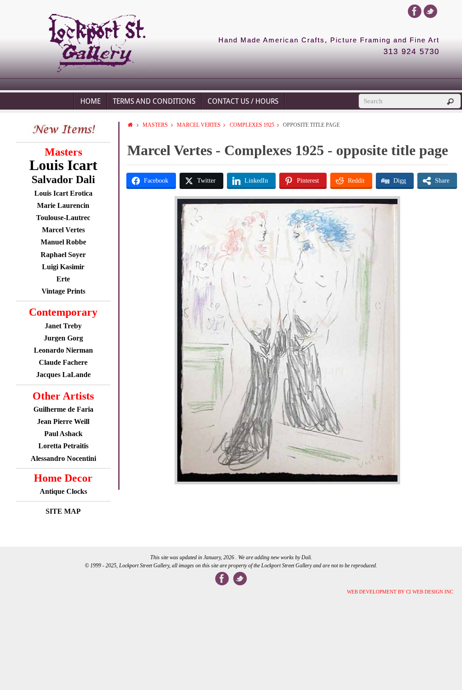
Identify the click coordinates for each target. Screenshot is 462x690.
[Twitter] (430, 11)
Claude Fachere (63, 362)
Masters (155, 125)
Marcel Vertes (199, 125)
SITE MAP (63, 511)
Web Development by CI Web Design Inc (400, 591)
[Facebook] (414, 11)
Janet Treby (63, 326)
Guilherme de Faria (63, 409)
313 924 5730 (411, 52)
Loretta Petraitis (63, 446)
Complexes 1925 (252, 125)
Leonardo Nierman (63, 350)
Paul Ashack (63, 433)
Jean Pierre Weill (63, 421)
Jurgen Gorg (63, 338)
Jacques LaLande (63, 374)
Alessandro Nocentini (63, 458)
